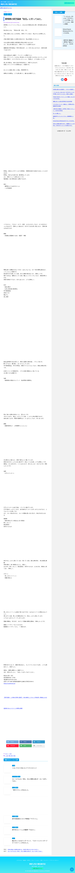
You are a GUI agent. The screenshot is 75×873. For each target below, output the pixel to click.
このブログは (19, 860)
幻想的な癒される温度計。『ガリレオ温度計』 (64, 89)
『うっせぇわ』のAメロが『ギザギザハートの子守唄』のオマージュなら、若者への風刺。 (68, 20)
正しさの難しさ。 (57, 113)
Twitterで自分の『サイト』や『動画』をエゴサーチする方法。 (64, 97)
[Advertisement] (26, 805)
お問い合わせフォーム (69, 3)
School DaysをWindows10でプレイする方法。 (68, 31)
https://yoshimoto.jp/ (9, 683)
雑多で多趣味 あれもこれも (37, 866)
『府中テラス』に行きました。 (21, 790)
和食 (9, 755)
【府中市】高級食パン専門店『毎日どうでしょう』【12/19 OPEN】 (64, 109)
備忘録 (24, 860)
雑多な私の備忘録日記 (9, 4)
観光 (14, 755)
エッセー (37, 860)
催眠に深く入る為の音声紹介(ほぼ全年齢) (62, 101)
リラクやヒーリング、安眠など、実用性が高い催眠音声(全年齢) (64, 105)
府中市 (28, 860)
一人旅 (10, 753)
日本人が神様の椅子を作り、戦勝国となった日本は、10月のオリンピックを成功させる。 (64, 124)
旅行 (12, 755)
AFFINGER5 (47, 870)
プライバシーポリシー (54, 860)
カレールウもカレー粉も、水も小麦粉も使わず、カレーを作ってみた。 (25, 851)
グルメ (6, 753)
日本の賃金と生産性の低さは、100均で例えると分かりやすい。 (23, 849)
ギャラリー (46, 860)
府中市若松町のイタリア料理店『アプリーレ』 (25, 819)
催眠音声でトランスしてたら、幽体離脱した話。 (63, 117)
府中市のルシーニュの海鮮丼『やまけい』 (24, 830)
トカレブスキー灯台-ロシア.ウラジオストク (24, 768)
